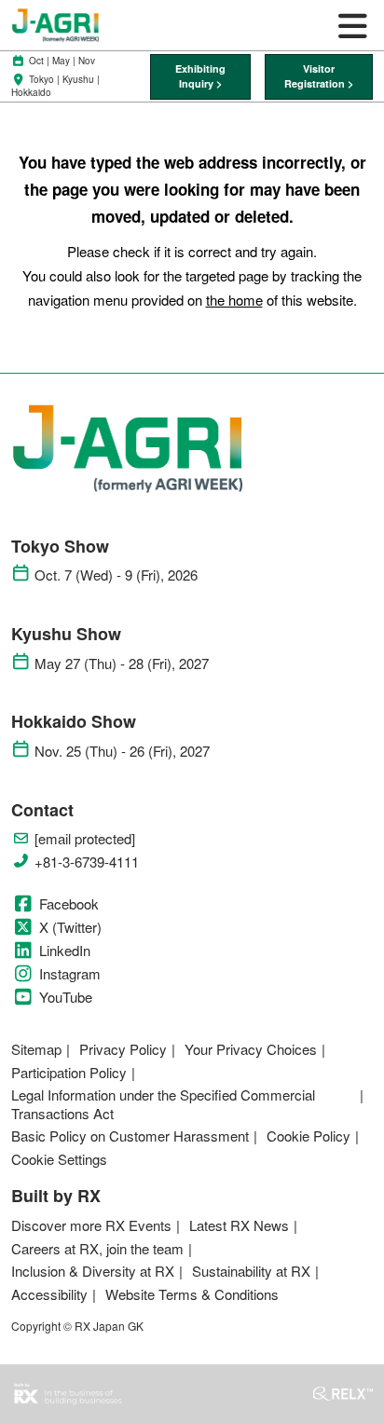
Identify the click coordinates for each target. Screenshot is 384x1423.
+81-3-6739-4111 (86, 862)
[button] (201, 77)
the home (234, 299)
